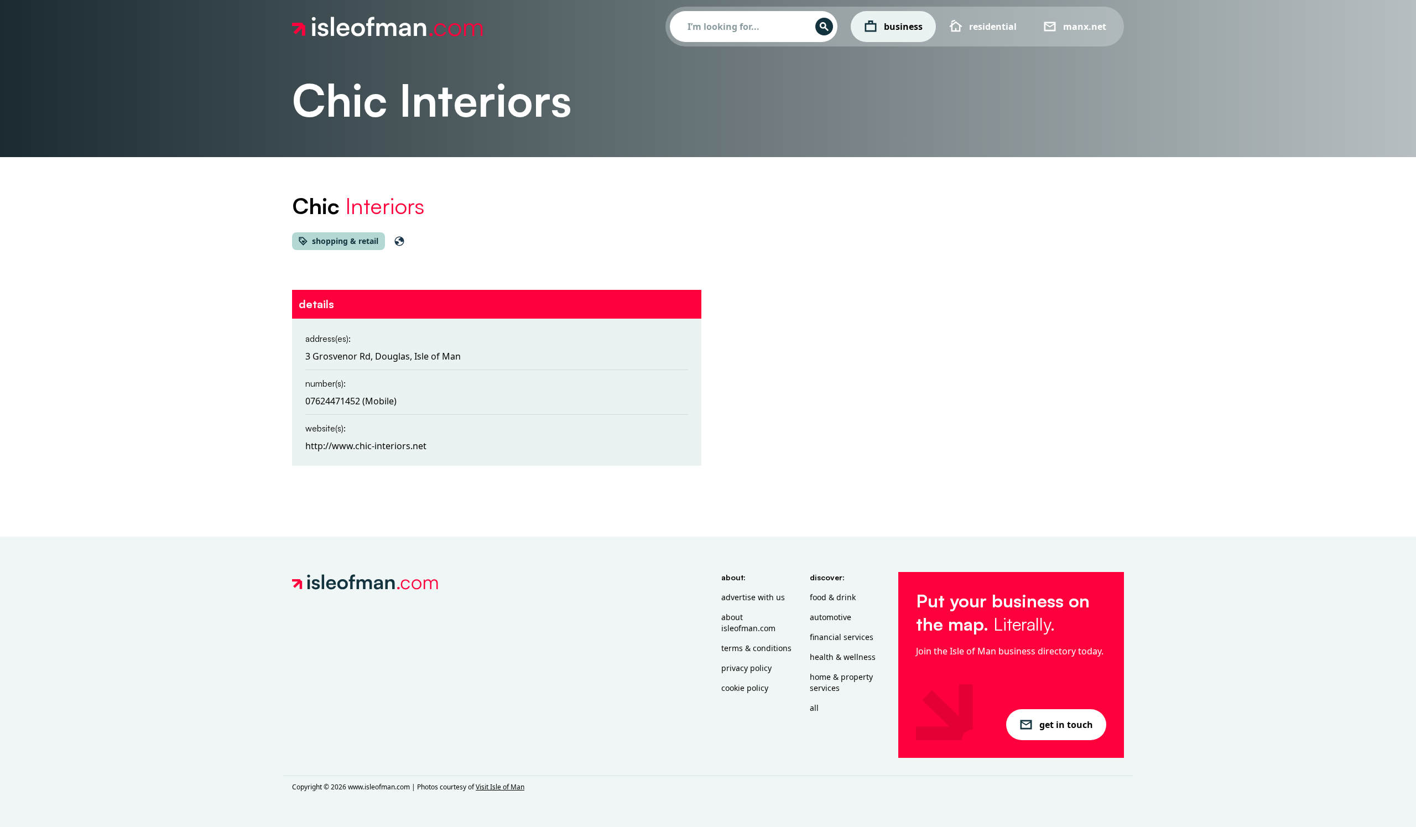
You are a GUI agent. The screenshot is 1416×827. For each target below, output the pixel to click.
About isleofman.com (748, 622)
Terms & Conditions (756, 648)
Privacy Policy (746, 668)
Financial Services (841, 637)
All (814, 708)
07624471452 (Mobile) (351, 401)
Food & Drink (833, 597)
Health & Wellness (843, 657)
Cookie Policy (744, 688)
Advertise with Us (753, 597)
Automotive (830, 617)
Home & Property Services (841, 682)
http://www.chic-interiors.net (365, 446)
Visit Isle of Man (500, 787)
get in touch (1066, 725)
